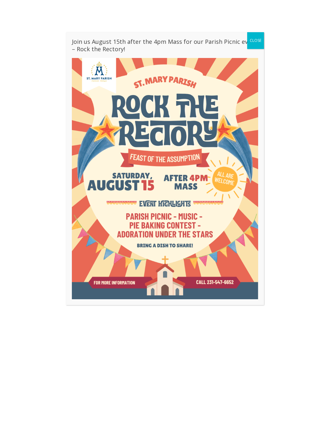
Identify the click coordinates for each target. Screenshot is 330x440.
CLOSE (255, 40)
